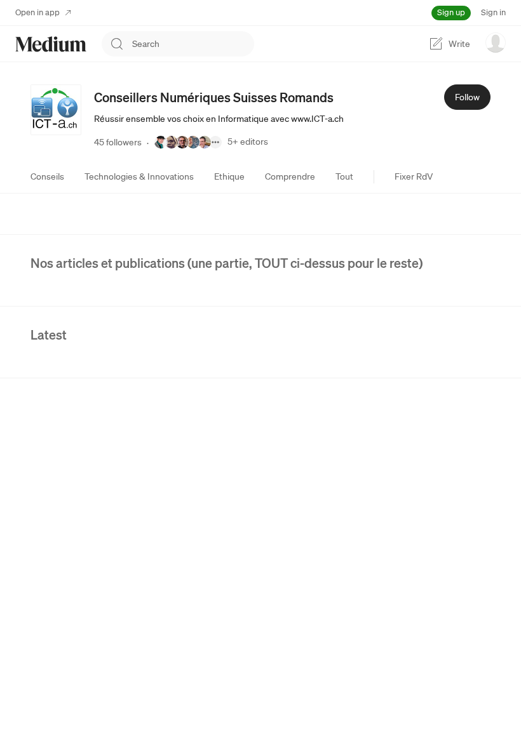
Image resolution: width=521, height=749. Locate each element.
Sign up (451, 12)
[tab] (47, 176)
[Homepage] (50, 44)
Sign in (493, 12)
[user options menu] (495, 42)
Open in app (37, 12)
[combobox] (193, 43)
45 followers (118, 142)
